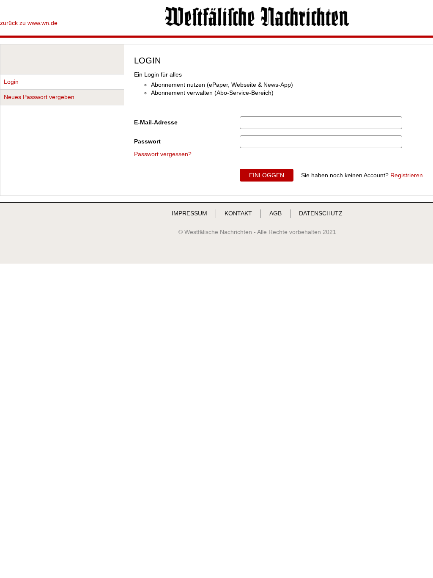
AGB (275, 213)
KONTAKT (238, 213)
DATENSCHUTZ (321, 213)
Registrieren (406, 175)
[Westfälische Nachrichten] (257, 24)
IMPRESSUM (189, 213)
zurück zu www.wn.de (29, 22)
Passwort (147, 141)
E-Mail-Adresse (156, 122)
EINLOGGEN (266, 175)
